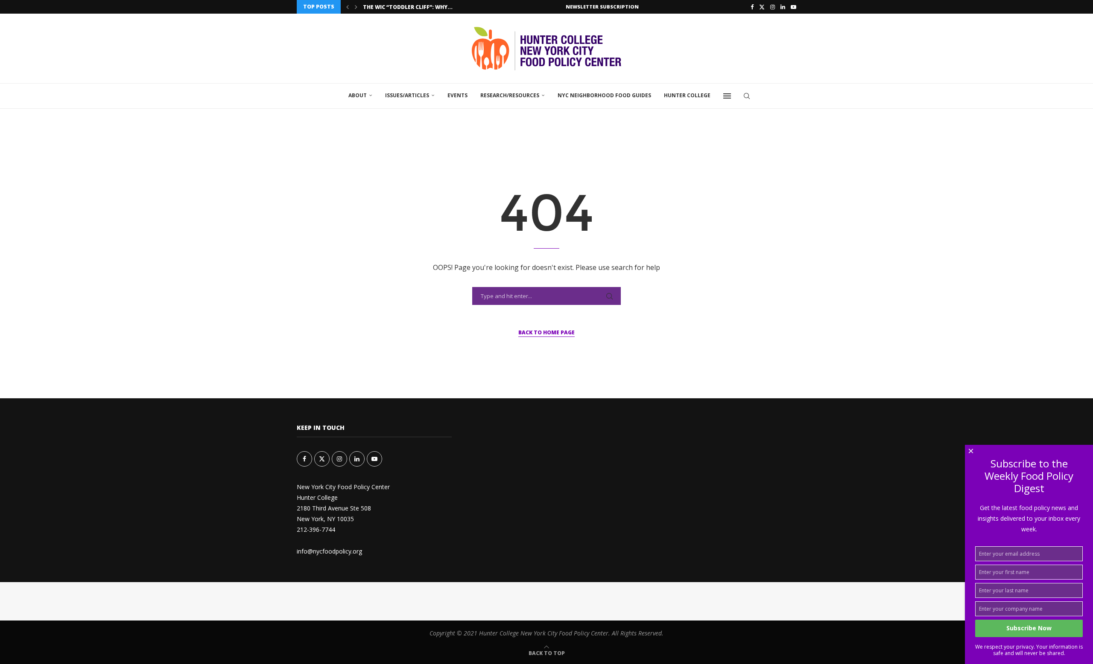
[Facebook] (752, 7)
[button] (347, 7)
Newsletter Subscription (602, 6)
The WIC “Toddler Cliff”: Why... (408, 7)
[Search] (746, 96)
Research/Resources (509, 95)
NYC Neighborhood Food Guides (604, 95)
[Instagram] (772, 7)
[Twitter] (762, 7)
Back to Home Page (546, 332)
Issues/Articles (407, 95)
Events (457, 95)
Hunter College (687, 95)
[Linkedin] (782, 7)
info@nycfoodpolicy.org (329, 551)
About (357, 95)
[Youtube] (793, 7)
